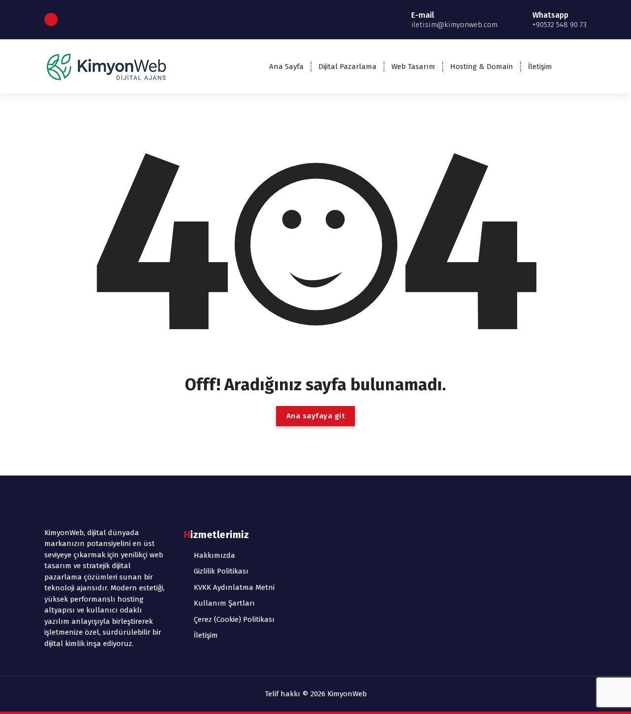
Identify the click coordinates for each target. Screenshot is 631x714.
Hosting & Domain (481, 66)
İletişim (540, 66)
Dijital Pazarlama (347, 66)
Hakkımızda (214, 555)
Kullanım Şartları (224, 603)
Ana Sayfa (286, 66)
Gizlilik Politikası (221, 571)
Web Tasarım (413, 66)
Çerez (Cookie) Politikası (234, 619)
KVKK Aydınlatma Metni (234, 587)
